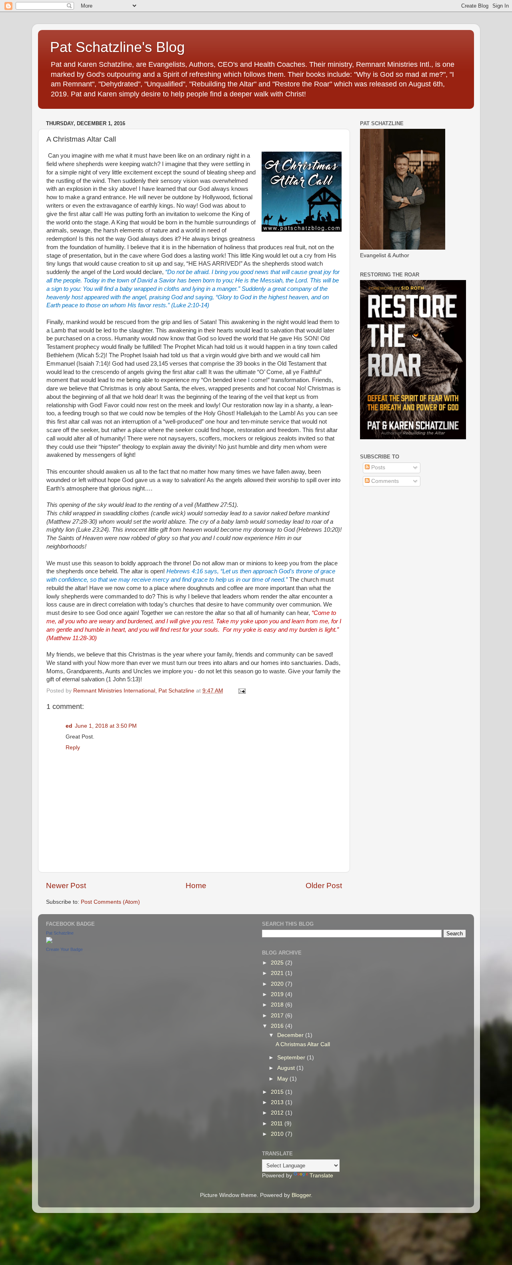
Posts (377, 467)
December (291, 1035)
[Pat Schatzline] (49, 942)
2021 (278, 973)
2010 (278, 1134)
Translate (321, 1176)
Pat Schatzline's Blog (117, 47)
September (292, 1058)
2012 (278, 1113)
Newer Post (66, 885)
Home (196, 885)
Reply (73, 748)
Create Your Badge (64, 949)
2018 (278, 1005)
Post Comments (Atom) (110, 902)
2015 (278, 1092)
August (286, 1068)
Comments (384, 481)
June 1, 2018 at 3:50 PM (106, 726)
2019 (278, 994)
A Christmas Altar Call (303, 1044)
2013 (278, 1102)
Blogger (301, 1195)
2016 (278, 1026)
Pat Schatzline (60, 933)
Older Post (324, 885)
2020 (278, 984)
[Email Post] (241, 691)
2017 (278, 1016)
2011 (277, 1124)
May (283, 1079)
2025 (278, 963)
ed (69, 726)
